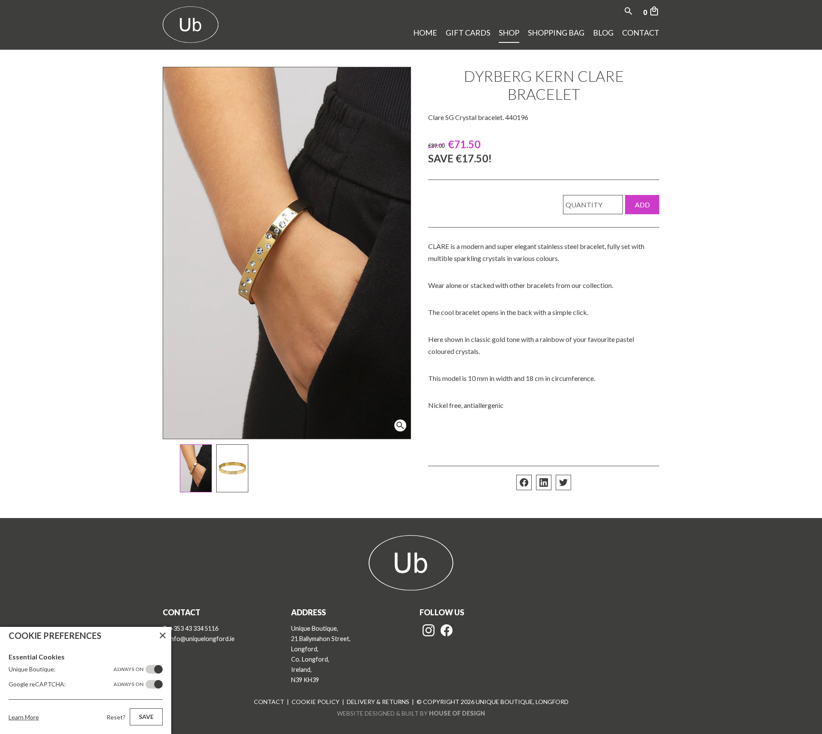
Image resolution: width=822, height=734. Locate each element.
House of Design (457, 713)
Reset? (116, 717)
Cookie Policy (316, 701)
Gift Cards (468, 32)
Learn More (24, 717)
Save (146, 716)
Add (642, 205)
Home (425, 32)
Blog (603, 32)
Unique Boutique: (76, 669)
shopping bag (556, 32)
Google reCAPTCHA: (76, 684)
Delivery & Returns (378, 701)
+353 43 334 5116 (194, 628)
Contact (640, 32)
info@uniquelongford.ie (202, 638)
